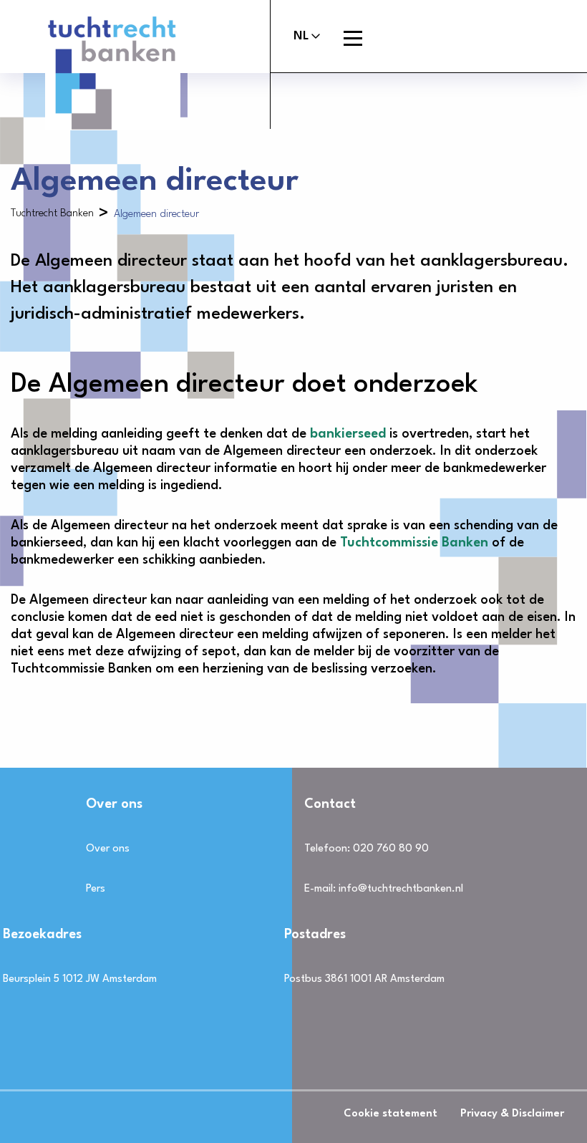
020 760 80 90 (391, 849)
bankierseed (348, 434)
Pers (95, 889)
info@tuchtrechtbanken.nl (401, 889)
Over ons (108, 849)
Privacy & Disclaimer (512, 1114)
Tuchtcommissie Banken (414, 542)
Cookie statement (390, 1114)
